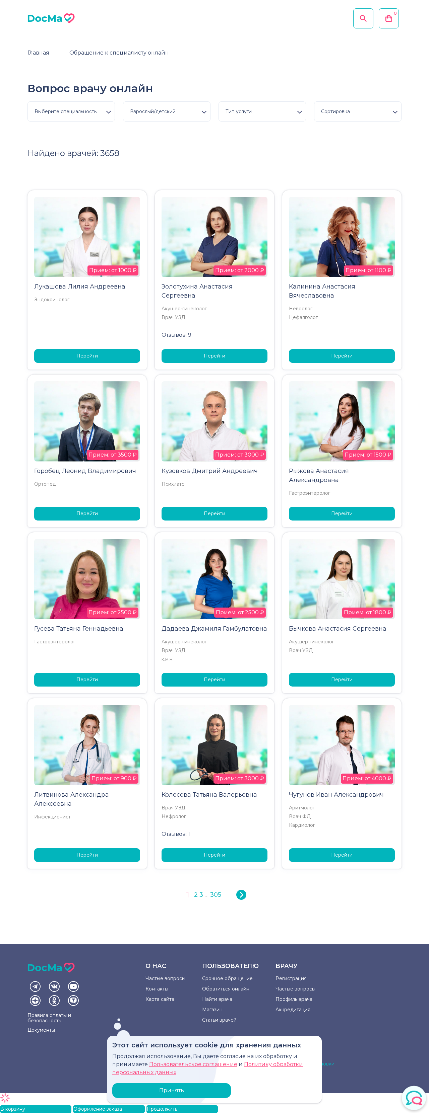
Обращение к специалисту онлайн (119, 53)
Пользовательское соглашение (193, 1064)
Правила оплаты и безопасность (49, 1018)
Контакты (156, 989)
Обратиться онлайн (225, 989)
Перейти (87, 356)
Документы (41, 1030)
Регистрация (291, 978)
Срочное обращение (227, 978)
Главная (38, 53)
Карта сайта (159, 999)
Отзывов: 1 (176, 834)
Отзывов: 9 (176, 335)
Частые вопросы (165, 978)
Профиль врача (293, 999)
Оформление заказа (97, 1109)
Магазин (212, 1010)
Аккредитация (292, 1010)
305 (215, 894)
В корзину (12, 1109)
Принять (171, 1090)
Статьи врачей (219, 1020)
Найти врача (217, 999)
